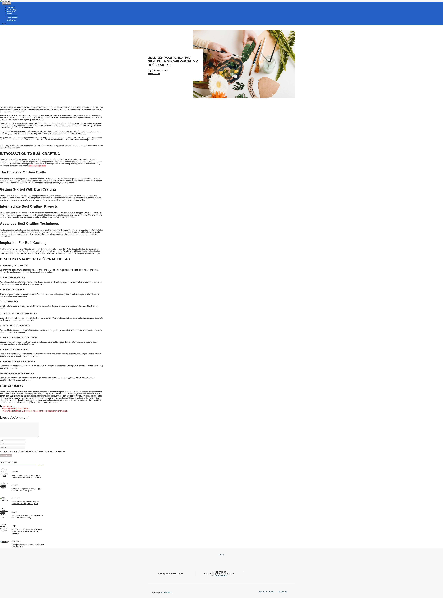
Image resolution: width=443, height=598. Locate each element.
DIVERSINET (221, 575)
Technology (11, 10)
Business (11, 7)
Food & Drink (12, 18)
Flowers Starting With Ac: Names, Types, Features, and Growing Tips (27, 490)
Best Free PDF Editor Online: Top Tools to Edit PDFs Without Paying (27, 517)
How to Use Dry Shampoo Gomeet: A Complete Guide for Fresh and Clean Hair (27, 476)
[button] (4, 24)
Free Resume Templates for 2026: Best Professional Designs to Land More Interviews (27, 531)
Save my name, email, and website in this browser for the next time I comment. (34, 451)
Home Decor (12, 16)
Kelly (149, 71)
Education (11, 12)
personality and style (37, 166)
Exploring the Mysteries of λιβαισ (15, 409)
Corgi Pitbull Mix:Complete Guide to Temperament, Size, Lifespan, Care (25, 503)
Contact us (11, 20)
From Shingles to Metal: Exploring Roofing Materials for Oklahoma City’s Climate (35, 411)
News (9, 14)
